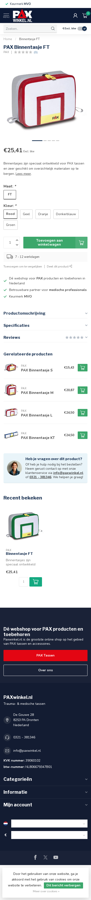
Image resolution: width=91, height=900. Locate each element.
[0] (85, 15)
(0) (36, 52)
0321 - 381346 (40, 477)
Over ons (45, 670)
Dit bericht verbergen (63, 885)
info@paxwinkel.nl (68, 473)
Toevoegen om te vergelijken (23, 266)
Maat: (10, 186)
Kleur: (10, 205)
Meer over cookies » (46, 891)
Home (8, 39)
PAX (6, 52)
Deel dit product (58, 266)
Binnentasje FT (29, 39)
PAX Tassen (45, 655)
